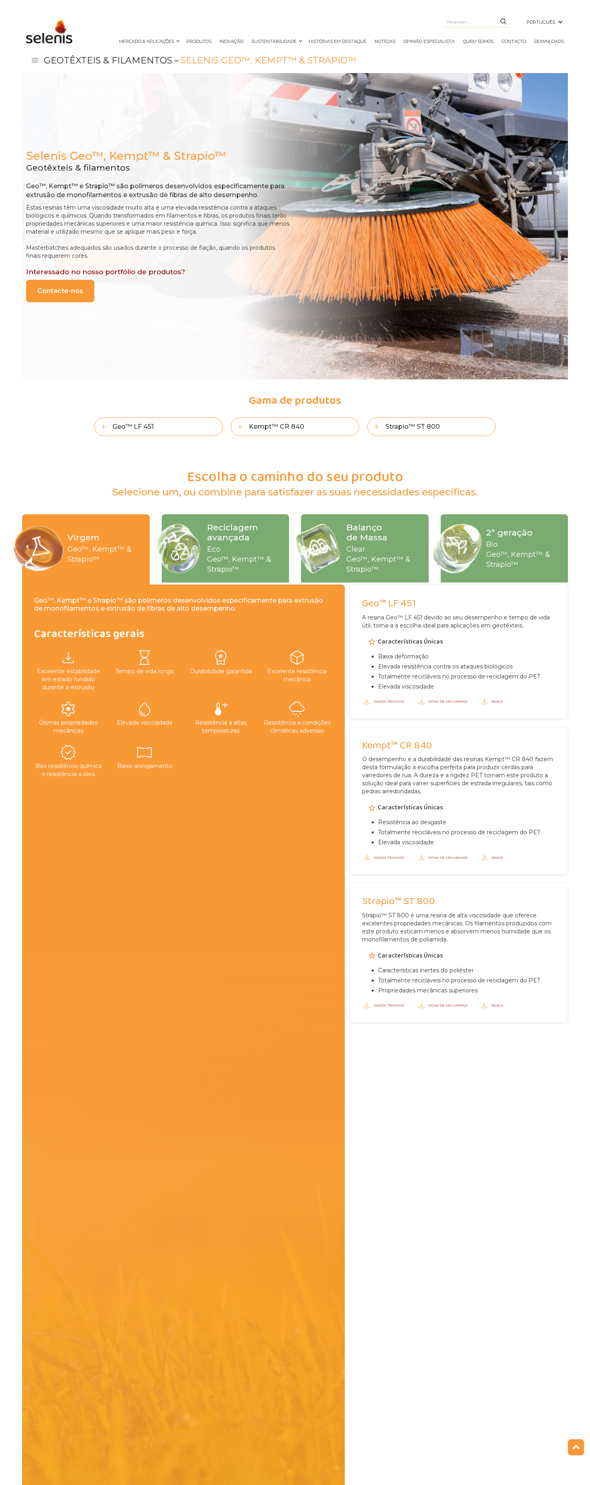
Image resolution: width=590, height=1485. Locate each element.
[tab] (86, 549)
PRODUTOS (199, 41)
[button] (545, 22)
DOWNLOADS (549, 41)
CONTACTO (514, 41)
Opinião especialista (429, 41)
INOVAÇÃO (231, 41)
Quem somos (478, 41)
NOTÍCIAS (384, 41)
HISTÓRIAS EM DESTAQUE (337, 41)
